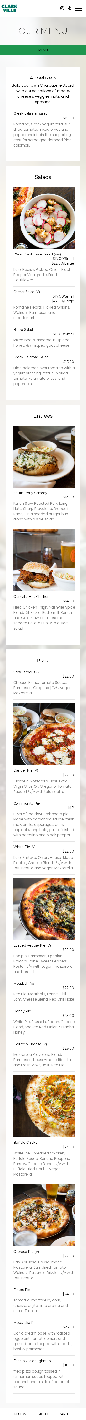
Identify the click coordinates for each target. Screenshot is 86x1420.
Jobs (43, 1413)
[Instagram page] (62, 8)
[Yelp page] (70, 8)
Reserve (21, 1413)
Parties (65, 1413)
